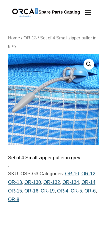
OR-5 (76, 190)
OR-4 (62, 190)
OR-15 (15, 190)
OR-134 (70, 182)
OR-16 (31, 190)
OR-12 (88, 173)
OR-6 (90, 190)
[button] (89, 64)
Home (14, 38)
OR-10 (72, 173)
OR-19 (48, 190)
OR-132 (51, 182)
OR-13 (30, 38)
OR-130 (32, 182)
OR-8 (13, 199)
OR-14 (88, 182)
